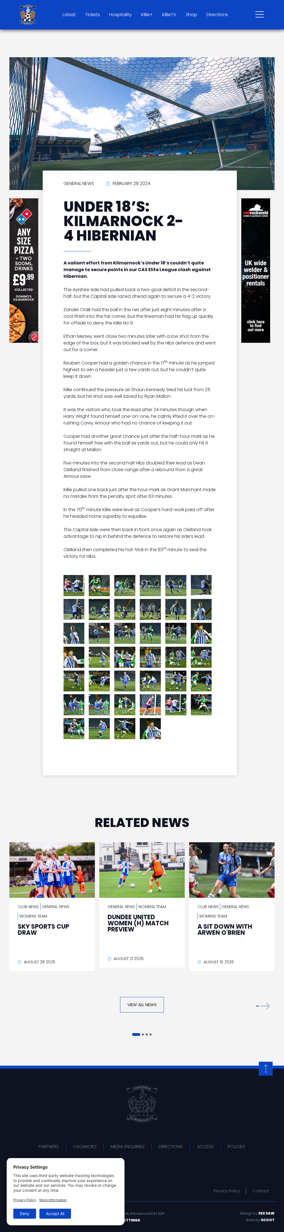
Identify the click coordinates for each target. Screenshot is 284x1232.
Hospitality (120, 14)
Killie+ (147, 14)
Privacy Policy (227, 1191)
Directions (217, 14)
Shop (191, 14)
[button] (263, 1006)
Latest (69, 14)
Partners (49, 1146)
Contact (261, 1191)
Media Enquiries (127, 1146)
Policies (236, 1146)
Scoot (268, 1220)
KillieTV (169, 14)
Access (205, 1146)
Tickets (92, 14)
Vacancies (85, 1146)
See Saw (266, 1213)
